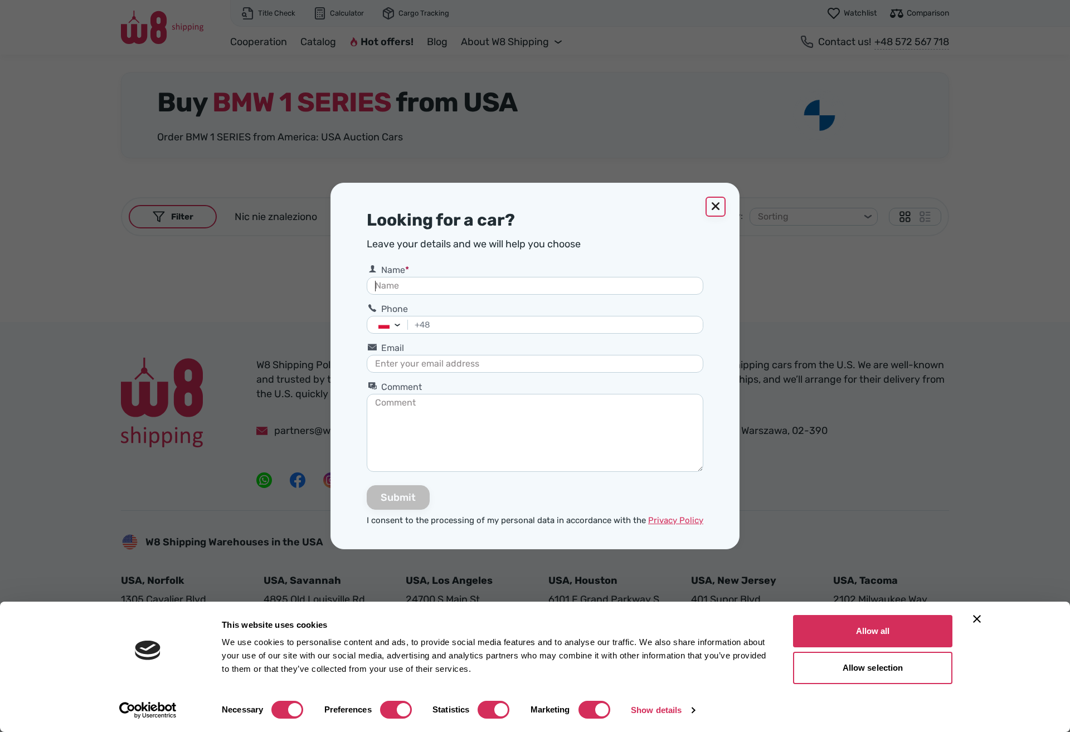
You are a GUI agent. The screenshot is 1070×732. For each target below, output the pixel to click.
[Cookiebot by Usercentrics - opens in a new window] (148, 710)
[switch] (396, 710)
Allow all (873, 631)
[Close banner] (977, 619)
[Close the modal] (716, 207)
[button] (400, 325)
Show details (656, 710)
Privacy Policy (675, 520)
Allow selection (873, 667)
